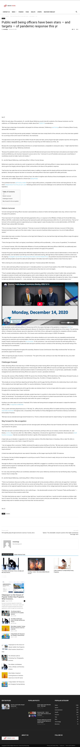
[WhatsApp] (14, 32)
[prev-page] (3, 577)
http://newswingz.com (17, 544)
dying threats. (34, 178)
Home (3, 16)
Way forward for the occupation (11, 201)
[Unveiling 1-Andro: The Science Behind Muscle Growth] (40, 564)
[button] (76, 12)
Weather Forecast (49, 12)
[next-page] (5, 577)
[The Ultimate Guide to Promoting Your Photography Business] (6, 613)
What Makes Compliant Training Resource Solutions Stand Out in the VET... (18, 628)
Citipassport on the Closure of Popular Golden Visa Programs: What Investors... (13, 597)
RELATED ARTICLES (7, 554)
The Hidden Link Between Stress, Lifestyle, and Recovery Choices (18, 620)
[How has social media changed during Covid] (6, 706)
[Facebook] (3, 32)
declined (8, 433)
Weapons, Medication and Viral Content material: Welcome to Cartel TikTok (44, 721)
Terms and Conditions (70, 745)
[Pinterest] (10, 32)
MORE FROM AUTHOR (19, 554)
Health (33, 12)
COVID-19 (42, 123)
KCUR (69, 327)
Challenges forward (7, 198)
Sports (40, 12)
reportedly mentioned (8, 410)
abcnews (8, 513)
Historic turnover (7, 196)
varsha (3, 601)
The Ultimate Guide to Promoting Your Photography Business (17, 613)
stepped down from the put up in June (15, 184)
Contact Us (6, 12)
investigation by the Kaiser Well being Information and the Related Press (28, 256)
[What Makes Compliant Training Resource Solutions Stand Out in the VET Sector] (6, 628)
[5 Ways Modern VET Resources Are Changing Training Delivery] (6, 636)
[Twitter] (6, 32)
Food (27, 12)
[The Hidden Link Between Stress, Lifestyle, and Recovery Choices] (14, 564)
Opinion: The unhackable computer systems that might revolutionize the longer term (60, 533)
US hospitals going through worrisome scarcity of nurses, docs (18, 532)
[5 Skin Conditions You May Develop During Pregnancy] (66, 563)
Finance (21, 12)
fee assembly (29, 341)
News (13, 12)
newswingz (5, 29)
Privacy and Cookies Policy (52, 745)
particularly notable (20, 182)
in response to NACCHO (16, 404)
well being (55, 127)
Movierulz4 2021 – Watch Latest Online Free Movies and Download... (44, 714)
